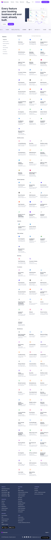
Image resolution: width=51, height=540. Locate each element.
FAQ (2, 517)
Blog (2, 522)
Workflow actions (5, 41)
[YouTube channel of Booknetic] (24, 537)
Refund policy (20, 520)
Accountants (20, 511)
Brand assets (4, 510)
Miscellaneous (5, 53)
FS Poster (36, 490)
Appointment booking (6, 488)
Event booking (5, 492)
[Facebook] (28, 537)
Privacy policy (20, 517)
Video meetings (5, 47)
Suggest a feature (5, 524)
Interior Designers (21, 510)
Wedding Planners (21, 506)
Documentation (4, 515)
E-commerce (5, 51)
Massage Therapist (21, 502)
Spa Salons (20, 497)
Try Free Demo (45, 1)
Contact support (5, 520)
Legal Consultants (21, 495)
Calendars (4, 45)
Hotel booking (5, 494)
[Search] (32, 35)
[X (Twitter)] (22, 537)
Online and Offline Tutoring (23, 492)
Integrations (5, 39)
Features (3, 501)
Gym (19, 488)
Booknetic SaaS (4, 490)
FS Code (36, 488)
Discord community (5, 518)
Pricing (3, 502)
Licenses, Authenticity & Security (24, 522)
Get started (38, 1)
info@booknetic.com (36, 537)
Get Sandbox (4, 506)
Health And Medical (21, 494)
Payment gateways (6, 43)
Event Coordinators (21, 508)
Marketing (4, 49)
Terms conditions (21, 518)
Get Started (11, 24)
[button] (22, 2)
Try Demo (4, 24)
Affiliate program (5, 508)
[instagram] (30, 537)
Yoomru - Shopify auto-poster (40, 492)
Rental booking (5, 495)
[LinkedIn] (26, 537)
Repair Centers (21, 490)
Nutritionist (20, 499)
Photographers (21, 504)
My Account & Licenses (39, 494)
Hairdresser (20, 501)
